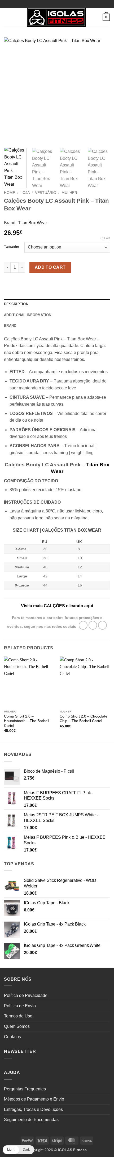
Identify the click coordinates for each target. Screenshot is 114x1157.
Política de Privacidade (25, 995)
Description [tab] (16, 304)
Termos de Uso (18, 1016)
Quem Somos (17, 1026)
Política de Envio (20, 1006)
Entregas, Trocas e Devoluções (33, 1109)
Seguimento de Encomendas (31, 1119)
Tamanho (11, 246)
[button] (7, 17)
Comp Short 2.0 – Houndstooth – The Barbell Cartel (26, 721)
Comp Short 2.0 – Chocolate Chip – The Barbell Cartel (83, 718)
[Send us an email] (102, 625)
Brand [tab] (10, 326)
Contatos (12, 1036)
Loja (25, 193)
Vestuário (45, 193)
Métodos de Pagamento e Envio (34, 1099)
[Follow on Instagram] (93, 625)
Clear (105, 238)
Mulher (69, 193)
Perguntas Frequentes (25, 1089)
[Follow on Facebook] (83, 625)
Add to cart (50, 267)
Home (9, 193)
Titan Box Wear (32, 223)
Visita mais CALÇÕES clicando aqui (57, 606)
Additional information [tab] (27, 315)
